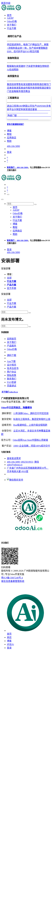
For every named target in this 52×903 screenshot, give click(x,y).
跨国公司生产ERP (32, 106)
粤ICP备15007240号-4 (12, 577)
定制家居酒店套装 (28, 112)
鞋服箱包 (11, 66)
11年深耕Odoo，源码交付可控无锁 (31, 413)
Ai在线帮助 (12, 69)
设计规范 (11, 365)
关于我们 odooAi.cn (10, 392)
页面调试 (11, 385)
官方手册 (11, 288)
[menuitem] (9, 15)
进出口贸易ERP (15, 106)
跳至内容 (5, 3)
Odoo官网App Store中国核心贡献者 (30, 440)
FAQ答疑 (11, 382)
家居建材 (20, 66)
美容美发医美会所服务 (20, 88)
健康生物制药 (42, 66)
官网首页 (11, 339)
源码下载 (11, 355)
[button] (5, 294)
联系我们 (11, 379)
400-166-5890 (13, 146)
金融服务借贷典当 (21, 91)
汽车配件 (30, 66)
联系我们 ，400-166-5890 (17, 167)
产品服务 (11, 345)
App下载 (11, 361)
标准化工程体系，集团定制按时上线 (31, 419)
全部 (9, 278)
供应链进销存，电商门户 (19, 44)
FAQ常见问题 (32, 51)
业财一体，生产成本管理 (30, 48)
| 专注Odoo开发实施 (14, 574)
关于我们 (11, 342)
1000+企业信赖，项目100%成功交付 (31, 446)
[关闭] (2, 199)
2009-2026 (18, 571)
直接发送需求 (14, 458)
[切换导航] (8, 194)
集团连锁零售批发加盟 (18, 84)
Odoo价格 (12, 349)
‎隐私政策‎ (11, 375)
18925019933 (27, 462)
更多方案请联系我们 (15, 124)
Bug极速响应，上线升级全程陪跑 (30, 425)
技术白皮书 (12, 368)
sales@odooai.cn (14, 464)
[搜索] (35, 204)
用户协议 (11, 372)
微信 (36, 462)
